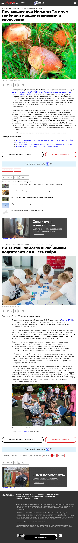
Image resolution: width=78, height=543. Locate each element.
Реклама (18, 494)
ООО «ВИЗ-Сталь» (24, 432)
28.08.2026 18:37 (7, 245)
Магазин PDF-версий (52, 494)
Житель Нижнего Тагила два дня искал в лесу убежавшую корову (31, 191)
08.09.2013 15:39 (6, 8)
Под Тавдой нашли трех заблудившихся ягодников (27, 210)
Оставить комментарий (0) (60, 154)
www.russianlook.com (13, 80)
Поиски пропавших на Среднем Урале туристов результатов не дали (32, 197)
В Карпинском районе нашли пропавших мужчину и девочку (30, 204)
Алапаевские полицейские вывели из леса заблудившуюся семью (44, 144)
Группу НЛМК (67, 320)
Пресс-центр (40, 494)
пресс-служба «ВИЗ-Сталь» (10, 306)
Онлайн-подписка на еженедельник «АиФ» (29, 496)
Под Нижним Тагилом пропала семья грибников (37, 147)
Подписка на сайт (28, 494)
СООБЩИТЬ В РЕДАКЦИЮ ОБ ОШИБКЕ (27, 499)
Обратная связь (50, 496)
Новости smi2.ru (8, 239)
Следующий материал (40, 537)
